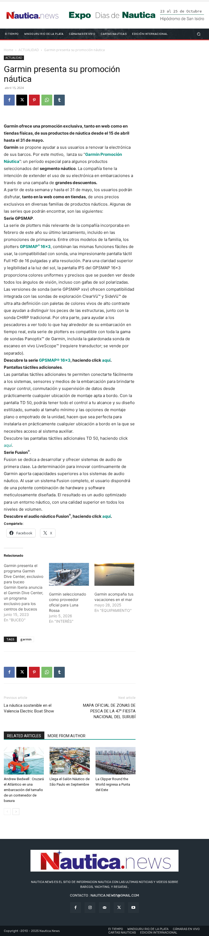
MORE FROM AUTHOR (66, 736)
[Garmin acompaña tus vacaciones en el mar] (114, 574)
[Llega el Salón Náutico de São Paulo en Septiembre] (70, 760)
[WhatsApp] (46, 100)
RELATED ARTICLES (24, 736)
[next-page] (16, 811)
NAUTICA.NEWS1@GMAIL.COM (115, 895)
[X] (21, 100)
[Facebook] (9, 100)
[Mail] (104, 907)
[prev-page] (7, 811)
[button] (198, 34)
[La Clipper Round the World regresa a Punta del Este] (116, 760)
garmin (26, 639)
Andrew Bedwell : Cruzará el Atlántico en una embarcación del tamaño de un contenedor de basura (24, 790)
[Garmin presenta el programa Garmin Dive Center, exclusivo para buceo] (26, 593)
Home (8, 50)
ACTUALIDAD (29, 50)
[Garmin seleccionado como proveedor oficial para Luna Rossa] (69, 574)
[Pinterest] (34, 100)
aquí (106, 360)
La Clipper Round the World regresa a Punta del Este (113, 784)
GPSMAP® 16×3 (54, 360)
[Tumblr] (59, 100)
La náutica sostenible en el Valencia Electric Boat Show (29, 708)
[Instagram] (90, 907)
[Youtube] (133, 907)
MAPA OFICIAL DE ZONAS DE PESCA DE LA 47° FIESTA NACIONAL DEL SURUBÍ (109, 711)
